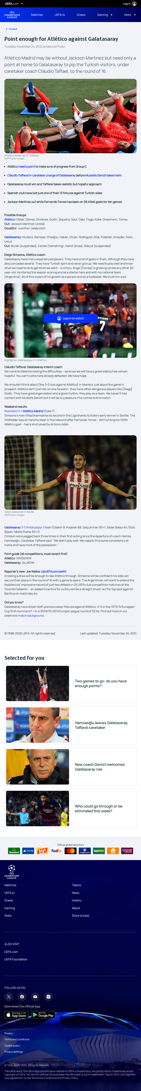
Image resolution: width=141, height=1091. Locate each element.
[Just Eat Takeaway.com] (113, 851)
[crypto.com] (85, 851)
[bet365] (99, 851)
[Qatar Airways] (127, 851)
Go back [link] (13, 28)
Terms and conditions (16, 1039)
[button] (105, 14)
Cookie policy (12, 1045)
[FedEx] (56, 851)
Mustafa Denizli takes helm (103, 175)
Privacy (8, 1033)
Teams (76, 885)
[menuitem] (38, 14)
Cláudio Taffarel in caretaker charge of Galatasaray (41, 175)
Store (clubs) (81, 916)
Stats (8, 916)
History (77, 900)
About (76, 908)
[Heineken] (14, 851)
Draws (8, 900)
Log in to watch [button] (73, 318)
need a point (26, 166)
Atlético (9, 219)
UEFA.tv (9, 893)
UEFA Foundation (15, 959)
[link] (37, 14)
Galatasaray (12, 237)
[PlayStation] (28, 851)
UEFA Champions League (12, 14)
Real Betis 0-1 (23, 411)
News (75, 893)
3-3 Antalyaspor (23, 527)
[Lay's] (42, 851)
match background (31, 615)
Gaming (9, 908)
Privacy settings (13, 1051)
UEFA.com (11, 952)
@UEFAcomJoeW (53, 571)
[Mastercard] (71, 851)
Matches (10, 885)
